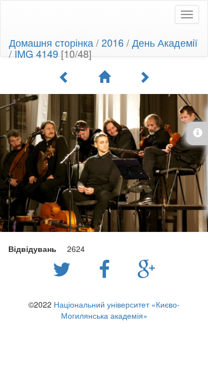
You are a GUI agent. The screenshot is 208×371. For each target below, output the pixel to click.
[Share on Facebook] (107, 268)
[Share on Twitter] (65, 268)
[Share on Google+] (146, 268)
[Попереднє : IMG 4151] (64, 77)
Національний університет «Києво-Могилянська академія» (117, 310)
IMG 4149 (36, 53)
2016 (113, 42)
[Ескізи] (104, 77)
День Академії (164, 42)
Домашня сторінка (51, 42)
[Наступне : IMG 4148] (144, 77)
